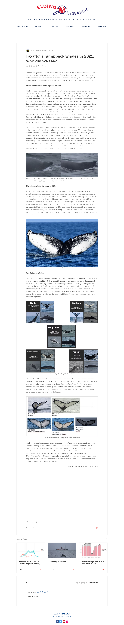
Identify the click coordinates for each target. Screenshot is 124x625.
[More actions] (97, 50)
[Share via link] (36, 522)
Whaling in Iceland (58, 562)
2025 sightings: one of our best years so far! (93, 563)
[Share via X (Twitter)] (32, 522)
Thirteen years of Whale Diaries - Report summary (29, 563)
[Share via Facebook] (27, 522)
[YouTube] (64, 621)
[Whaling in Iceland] (62, 550)
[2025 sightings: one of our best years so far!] (93, 550)
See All (105, 539)
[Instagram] (67, 621)
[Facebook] (57, 621)
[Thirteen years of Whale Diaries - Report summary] (31, 550)
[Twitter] (60, 621)
